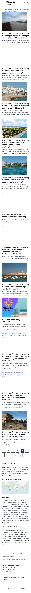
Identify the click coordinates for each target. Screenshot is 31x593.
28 (20, 455)
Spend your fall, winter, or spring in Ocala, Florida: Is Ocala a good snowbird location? (15, 70)
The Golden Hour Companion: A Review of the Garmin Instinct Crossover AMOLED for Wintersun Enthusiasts (15, 250)
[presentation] (14, 21)
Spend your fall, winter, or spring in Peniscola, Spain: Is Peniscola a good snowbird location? (15, 106)
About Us (22, 559)
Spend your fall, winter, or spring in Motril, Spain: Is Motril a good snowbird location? (15, 286)
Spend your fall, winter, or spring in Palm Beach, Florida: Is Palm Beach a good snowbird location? (15, 143)
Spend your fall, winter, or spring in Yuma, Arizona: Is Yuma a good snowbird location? (15, 434)
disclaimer (5, 579)
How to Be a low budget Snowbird (12, 321)
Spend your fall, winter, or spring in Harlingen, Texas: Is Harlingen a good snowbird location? (15, 35)
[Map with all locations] (15, 487)
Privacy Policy (12, 554)
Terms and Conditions (8, 556)
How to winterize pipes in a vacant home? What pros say (14, 215)
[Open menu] (24, 3)
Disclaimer (21, 554)
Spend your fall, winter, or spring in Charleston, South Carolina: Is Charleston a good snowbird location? (15, 357)
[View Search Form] (28, 3)
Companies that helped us (10, 559)
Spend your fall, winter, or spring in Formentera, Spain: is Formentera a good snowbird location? (15, 396)
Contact (4, 554)
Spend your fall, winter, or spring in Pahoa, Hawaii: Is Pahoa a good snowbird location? (15, 180)
